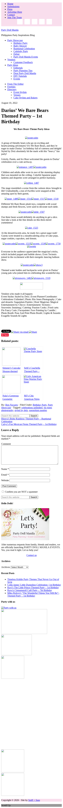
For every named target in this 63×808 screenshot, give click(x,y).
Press (9, 9)
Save (6, 335)
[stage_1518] (51, 199)
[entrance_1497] (25, 167)
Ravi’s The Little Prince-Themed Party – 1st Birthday (33, 587)
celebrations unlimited (32, 407)
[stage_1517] (38, 199)
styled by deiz (21, 410)
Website (5, 480)
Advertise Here (14, 12)
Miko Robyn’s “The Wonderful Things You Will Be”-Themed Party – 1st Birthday (33, 594)
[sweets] (31, 246)
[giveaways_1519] (40, 278)
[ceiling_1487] (31, 183)
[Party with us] (8, 607)
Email (5, 474)
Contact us (31, 555)
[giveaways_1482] (22, 278)
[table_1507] (38, 212)
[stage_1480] (11, 199)
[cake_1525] (31, 227)
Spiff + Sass (34, 800)
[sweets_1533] (23, 243)
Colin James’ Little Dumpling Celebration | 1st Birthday (34, 585)
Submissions (13, 6)
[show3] (38, 265)
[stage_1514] (24, 199)
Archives (5, 567)
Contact (11, 14)
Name (5, 469)
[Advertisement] (31, 710)
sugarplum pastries (38, 410)
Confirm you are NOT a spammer (21, 491)
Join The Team (14, 17)
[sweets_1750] (53, 243)
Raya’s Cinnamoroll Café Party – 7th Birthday (29, 590)
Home (10, 3)
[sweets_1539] (38, 243)
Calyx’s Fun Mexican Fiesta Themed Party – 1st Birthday (29, 424)
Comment (6, 444)
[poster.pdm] (31, 137)
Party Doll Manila (10, 30)
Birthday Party (40, 405)
